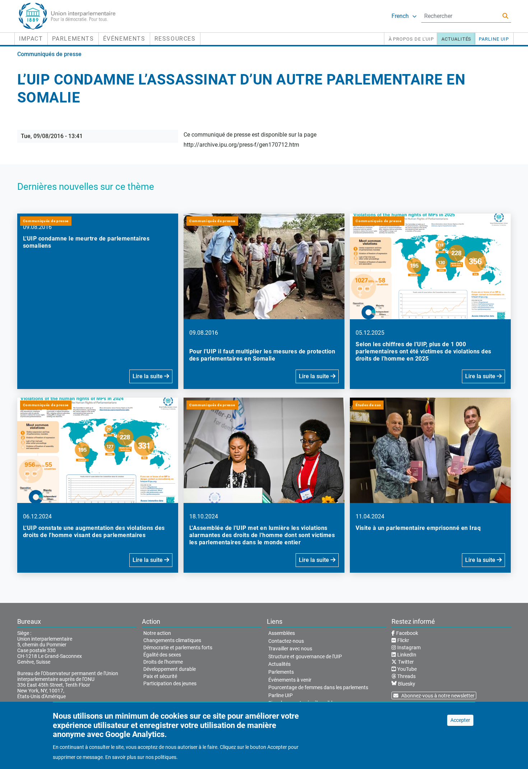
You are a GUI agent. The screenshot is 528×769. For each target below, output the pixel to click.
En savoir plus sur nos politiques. (141, 757)
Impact (31, 38)
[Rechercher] (505, 16)
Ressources (175, 38)
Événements (124, 38)
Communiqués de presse (49, 54)
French (400, 16)
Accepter (460, 720)
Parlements (73, 38)
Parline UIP (494, 39)
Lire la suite (148, 376)
